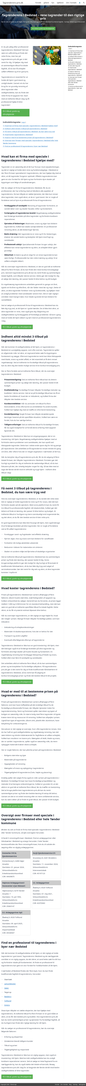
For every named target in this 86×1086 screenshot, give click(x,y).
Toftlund (7, 1001)
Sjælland (60, 3)
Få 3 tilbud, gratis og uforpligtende (43, 28)
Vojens (7, 1005)
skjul (23, 122)
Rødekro (7, 996)
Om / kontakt (71, 3)
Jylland (46, 3)
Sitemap (75, 1084)
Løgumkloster (10, 984)
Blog (70, 1084)
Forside (38, 3)
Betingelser (82, 1084)
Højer (6, 988)
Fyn (52, 3)
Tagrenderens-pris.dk (13, 2)
